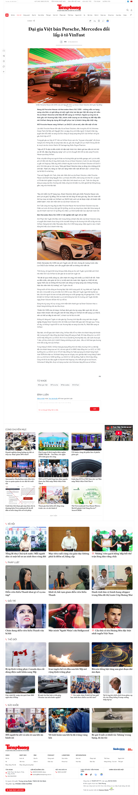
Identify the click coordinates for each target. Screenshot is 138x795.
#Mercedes (65, 385)
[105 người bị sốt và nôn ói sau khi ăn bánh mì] (25, 720)
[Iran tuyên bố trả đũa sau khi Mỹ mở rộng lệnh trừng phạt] (69, 654)
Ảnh (35, 755)
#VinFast (75, 385)
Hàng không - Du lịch (110, 761)
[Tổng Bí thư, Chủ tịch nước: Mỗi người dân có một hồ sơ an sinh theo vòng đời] (25, 539)
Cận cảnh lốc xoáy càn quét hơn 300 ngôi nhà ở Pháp (19, 696)
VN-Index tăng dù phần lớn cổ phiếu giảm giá (86, 453)
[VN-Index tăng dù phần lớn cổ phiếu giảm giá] (87, 441)
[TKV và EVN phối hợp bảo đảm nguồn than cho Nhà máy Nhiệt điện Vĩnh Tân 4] (53, 468)
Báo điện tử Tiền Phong (69, 7)
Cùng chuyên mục (15, 429)
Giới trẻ (55, 15)
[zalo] (97, 774)
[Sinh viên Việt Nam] (119, 749)
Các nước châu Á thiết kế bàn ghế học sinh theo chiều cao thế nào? (85, 696)
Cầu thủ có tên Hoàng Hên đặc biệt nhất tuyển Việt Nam (111, 632)
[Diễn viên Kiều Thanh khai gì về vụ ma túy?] (25, 577)
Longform (66, 755)
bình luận (103, 21)
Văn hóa (89, 15)
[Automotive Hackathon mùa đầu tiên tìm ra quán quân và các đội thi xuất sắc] (20, 468)
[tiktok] (92, 774)
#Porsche (54, 385)
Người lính (78, 15)
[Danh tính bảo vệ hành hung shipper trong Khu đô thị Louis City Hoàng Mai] (112, 577)
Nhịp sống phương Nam (27, 765)
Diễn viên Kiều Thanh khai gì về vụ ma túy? (25, 593)
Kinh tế (19, 15)
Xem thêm (131, 15)
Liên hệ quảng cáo (37, 769)
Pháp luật (63, 15)
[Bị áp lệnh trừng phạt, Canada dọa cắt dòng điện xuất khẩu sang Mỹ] (25, 654)
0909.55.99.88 (37, 772)
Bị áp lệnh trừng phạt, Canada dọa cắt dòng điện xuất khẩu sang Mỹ (24, 670)
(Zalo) (44, 772)
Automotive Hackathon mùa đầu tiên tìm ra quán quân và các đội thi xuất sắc (20, 481)
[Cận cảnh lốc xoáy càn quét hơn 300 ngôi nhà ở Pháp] (20, 684)
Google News (107, 21)
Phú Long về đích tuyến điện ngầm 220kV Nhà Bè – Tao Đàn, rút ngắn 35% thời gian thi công (52, 454)
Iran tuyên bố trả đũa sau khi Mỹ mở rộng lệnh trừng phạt (68, 670)
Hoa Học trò (87, 1)
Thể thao (70, 15)
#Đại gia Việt (43, 385)
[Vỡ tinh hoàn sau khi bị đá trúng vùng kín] (69, 720)
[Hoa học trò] (130, 749)
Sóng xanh (26, 15)
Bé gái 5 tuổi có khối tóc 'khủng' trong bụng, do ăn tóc (111, 736)
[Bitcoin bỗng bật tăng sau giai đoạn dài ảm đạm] (112, 654)
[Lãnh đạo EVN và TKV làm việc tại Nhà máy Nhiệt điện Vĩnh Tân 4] (87, 468)
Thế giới (48, 15)
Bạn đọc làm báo (16, 790)
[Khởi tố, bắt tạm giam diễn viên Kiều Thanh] (69, 577)
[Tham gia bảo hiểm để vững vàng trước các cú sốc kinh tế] (53, 495)
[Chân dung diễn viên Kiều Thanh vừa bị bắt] (25, 616)
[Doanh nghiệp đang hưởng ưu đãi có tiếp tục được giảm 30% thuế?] (20, 441)
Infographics (81, 755)
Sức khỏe (41, 15)
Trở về (4, 72)
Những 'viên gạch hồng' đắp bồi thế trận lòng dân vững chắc (112, 555)
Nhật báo (23, 755)
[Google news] (102, 774)
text (95, 21)
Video (125, 15)
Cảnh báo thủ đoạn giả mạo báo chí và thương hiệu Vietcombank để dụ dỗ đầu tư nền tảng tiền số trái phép (20, 508)
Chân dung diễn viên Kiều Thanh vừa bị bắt (24, 632)
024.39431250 (12, 776)
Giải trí (96, 15)
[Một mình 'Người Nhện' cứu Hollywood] (69, 616)
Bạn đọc (92, 761)
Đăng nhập (40, 398)
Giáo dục (103, 15)
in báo (99, 21)
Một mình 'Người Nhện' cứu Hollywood (69, 630)
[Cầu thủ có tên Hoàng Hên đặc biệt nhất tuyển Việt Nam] (112, 616)
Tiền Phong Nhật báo (58, 1)
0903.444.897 (62, 772)
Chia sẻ (4, 56)
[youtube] (131, 1)
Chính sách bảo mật (116, 769)
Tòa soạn (97, 1)
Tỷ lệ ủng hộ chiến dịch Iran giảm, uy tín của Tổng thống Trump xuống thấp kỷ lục (117, 697)
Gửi (94, 409)
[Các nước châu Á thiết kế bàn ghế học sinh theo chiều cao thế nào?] (85, 684)
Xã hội (13, 15)
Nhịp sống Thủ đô (10, 765)
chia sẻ (90, 21)
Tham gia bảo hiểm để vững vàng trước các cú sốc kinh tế (51, 507)
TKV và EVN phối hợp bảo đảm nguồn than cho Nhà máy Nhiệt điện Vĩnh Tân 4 (53, 481)
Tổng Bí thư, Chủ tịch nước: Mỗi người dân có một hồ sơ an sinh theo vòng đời (25, 555)
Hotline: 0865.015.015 (42, 1)
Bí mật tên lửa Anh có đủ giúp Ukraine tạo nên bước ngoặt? (49, 696)
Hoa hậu (118, 15)
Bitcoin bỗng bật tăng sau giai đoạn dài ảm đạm (112, 670)
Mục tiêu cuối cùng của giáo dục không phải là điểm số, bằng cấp (69, 555)
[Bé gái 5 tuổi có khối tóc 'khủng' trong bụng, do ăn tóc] (112, 720)
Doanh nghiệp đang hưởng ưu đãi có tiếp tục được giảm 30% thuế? (19, 453)
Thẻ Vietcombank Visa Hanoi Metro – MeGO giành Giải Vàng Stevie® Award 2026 (86, 508)
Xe (84, 15)
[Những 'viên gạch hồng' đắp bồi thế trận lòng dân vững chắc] (112, 539)
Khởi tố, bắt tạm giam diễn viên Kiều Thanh (67, 593)
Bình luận (4, 66)
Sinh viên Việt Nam (74, 1)
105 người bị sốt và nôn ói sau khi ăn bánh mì (24, 736)
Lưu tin (4, 61)
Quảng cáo (106, 1)
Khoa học (111, 15)
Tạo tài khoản (53, 398)
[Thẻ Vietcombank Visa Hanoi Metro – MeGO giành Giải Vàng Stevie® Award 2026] (87, 495)
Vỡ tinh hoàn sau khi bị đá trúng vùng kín (68, 736)
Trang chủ (6, 15)
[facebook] (128, 1)
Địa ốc (34, 15)
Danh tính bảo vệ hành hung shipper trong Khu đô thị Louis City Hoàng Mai (112, 593)
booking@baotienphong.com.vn (42, 774)
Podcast (51, 755)
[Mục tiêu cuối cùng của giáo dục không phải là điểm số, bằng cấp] (69, 539)
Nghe (4, 51)
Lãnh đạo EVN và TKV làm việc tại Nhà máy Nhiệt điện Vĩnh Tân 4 (86, 480)
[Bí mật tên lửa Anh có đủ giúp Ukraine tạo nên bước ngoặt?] (53, 684)
